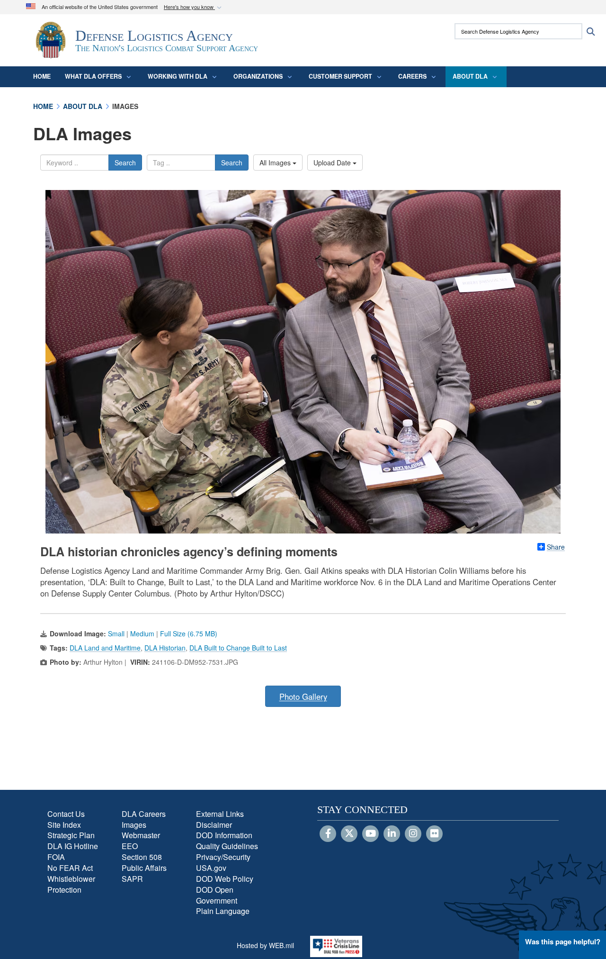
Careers (412, 76)
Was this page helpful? (562, 941)
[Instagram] (413, 834)
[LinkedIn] (391, 834)
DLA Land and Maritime (105, 647)
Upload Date (333, 162)
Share (556, 547)
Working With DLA (177, 76)
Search (125, 162)
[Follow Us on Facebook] (328, 834)
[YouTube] (370, 834)
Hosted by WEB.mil (265, 945)
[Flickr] (434, 834)
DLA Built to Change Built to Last (238, 647)
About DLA (470, 76)
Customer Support (340, 76)
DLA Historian (165, 647)
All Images (276, 162)
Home (42, 76)
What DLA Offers (93, 76)
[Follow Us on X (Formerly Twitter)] (349, 834)
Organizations (258, 76)
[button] (193, 7)
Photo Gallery (303, 696)
